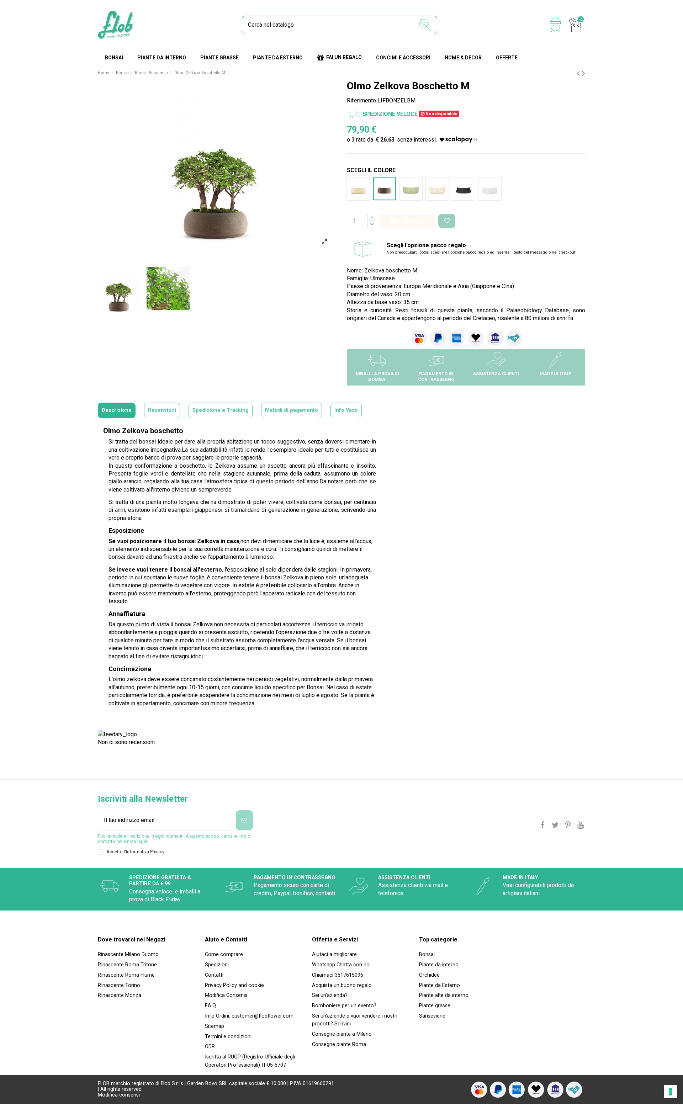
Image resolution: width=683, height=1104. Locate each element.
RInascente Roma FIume (126, 975)
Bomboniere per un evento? (344, 1006)
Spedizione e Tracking (220, 410)
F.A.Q (210, 1006)
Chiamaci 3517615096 (337, 975)
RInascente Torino (119, 985)
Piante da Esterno (439, 985)
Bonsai (427, 954)
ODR (210, 1047)
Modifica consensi (119, 1095)
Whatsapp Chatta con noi (341, 965)
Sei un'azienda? (330, 995)
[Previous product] (579, 73)
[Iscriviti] (244, 820)
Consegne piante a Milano (342, 1034)
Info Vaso (346, 410)
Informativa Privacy (145, 851)
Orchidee (429, 975)
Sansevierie (432, 1016)
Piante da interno (439, 965)
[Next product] (583, 73)
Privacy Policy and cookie (234, 985)
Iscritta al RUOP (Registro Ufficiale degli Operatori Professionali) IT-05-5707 (250, 1061)
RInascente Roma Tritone (127, 965)
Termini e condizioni (228, 1037)
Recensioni (162, 410)
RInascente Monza (119, 995)
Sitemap (214, 1026)
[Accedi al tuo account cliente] (555, 25)
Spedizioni (217, 965)
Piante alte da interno (443, 995)
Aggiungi (412, 220)
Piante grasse (434, 1006)
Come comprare (224, 954)
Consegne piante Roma (339, 1044)
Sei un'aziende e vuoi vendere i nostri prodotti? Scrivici (354, 1020)
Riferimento (361, 100)
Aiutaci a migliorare (334, 954)
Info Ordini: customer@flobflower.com (249, 1016)
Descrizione (117, 410)
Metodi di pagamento (291, 410)
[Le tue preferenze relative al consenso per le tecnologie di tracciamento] (670, 1091)
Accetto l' (135, 851)
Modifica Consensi (226, 995)
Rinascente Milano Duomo (128, 954)
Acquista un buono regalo (342, 985)
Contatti (214, 975)
